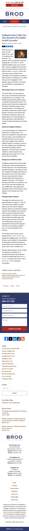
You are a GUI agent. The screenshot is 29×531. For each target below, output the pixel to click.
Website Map (14, 497)
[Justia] (18, 339)
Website (14, 485)
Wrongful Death (8, 353)
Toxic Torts (6, 376)
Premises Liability (11, 273)
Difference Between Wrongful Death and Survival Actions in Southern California (13, 419)
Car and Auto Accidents (10, 348)
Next (18, 286)
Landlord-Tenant (8, 356)
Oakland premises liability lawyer (10, 277)
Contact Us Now (14, 329)
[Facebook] (6, 339)
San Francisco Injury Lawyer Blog (14, 13)
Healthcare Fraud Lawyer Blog (11, 403)
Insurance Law (7, 369)
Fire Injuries (6, 371)
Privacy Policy (14, 488)
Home (4, 21)
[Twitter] (10, 339)
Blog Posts (14, 500)
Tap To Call (14, 5)
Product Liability (8, 351)
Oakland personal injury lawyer (14, 275)
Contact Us (14, 21)
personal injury (7, 364)
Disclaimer (14, 491)
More (24, 21)
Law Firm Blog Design (14, 529)
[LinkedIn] (14, 339)
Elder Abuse (7, 361)
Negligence (7, 359)
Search (14, 393)
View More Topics (7, 379)
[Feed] (23, 339)
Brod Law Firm (20, 522)
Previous (6, 286)
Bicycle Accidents (8, 374)
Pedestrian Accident (9, 366)
